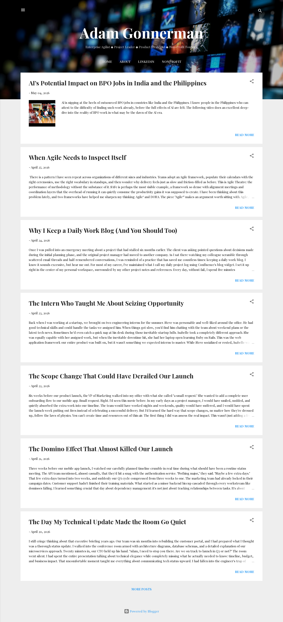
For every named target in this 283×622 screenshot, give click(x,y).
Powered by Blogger (144, 611)
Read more (244, 135)
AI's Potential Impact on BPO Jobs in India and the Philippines (118, 83)
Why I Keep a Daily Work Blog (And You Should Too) (103, 230)
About (125, 62)
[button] (251, 82)
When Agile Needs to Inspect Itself (77, 157)
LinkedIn (146, 62)
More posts (142, 589)
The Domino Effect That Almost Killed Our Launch (101, 449)
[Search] (260, 11)
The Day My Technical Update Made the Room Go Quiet (107, 522)
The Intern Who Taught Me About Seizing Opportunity (106, 303)
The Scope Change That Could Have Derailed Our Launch (111, 376)
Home (107, 62)
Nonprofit (171, 62)
